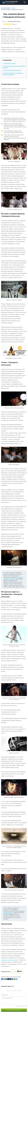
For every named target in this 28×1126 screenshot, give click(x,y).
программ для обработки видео (13, 578)
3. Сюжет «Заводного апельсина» (12, 70)
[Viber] (12, 979)
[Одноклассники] (4, 979)
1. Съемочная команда (9, 63)
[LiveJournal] (10, 979)
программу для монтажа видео (10, 960)
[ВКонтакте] (2, 979)
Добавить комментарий (14, 1010)
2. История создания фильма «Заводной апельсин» (14, 66)
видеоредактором (8, 912)
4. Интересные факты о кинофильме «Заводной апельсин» (13, 73)
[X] (8, 979)
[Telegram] (17, 979)
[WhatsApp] (14, 979)
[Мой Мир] (6, 979)
